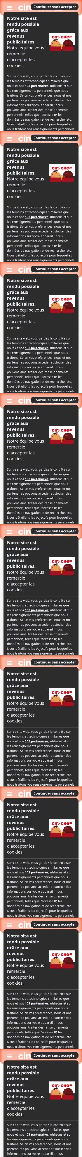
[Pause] (41, 578)
